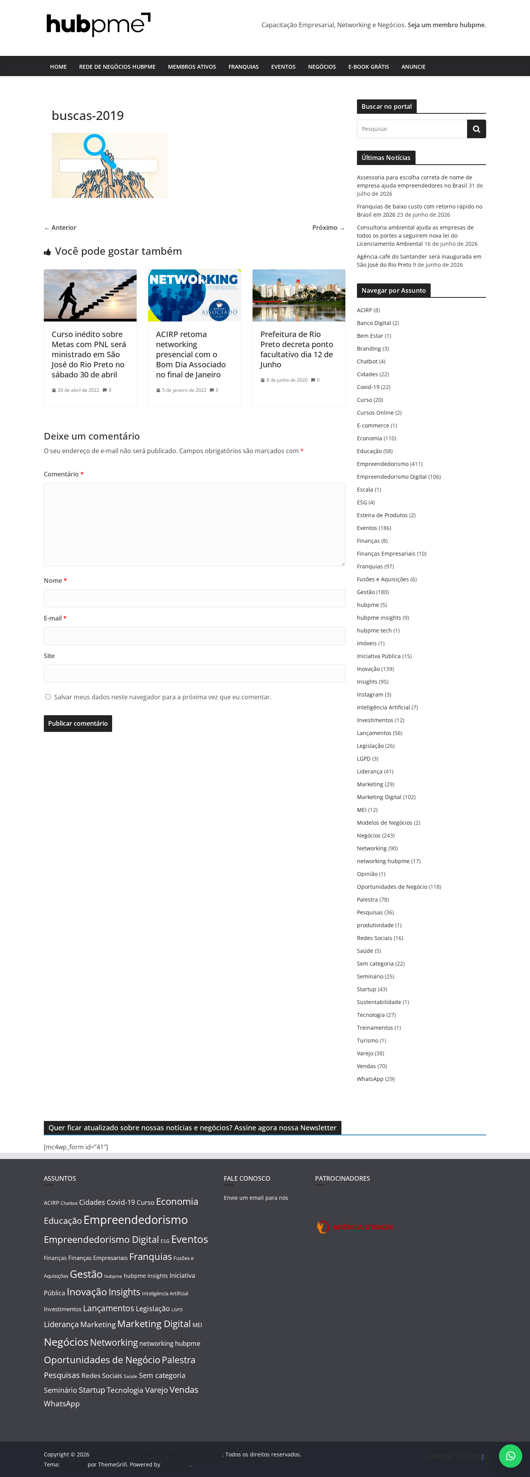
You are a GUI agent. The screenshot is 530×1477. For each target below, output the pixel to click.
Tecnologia (371, 1014)
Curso (364, 399)
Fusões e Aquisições (383, 579)
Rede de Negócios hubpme (117, 66)
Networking (372, 848)
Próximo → (328, 227)
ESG (362, 502)
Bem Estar (370, 335)
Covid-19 (368, 387)
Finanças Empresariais (386, 553)
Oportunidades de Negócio (392, 886)
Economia (369, 438)
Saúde (365, 950)
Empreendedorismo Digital (392, 476)
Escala (365, 489)
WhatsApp (370, 1079)
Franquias (244, 66)
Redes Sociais (374, 938)
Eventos (283, 66)
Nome (55, 580)
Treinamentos (375, 1027)
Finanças (368, 540)
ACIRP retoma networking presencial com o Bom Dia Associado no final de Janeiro (191, 354)
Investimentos (375, 720)
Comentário (64, 474)
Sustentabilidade (379, 1002)
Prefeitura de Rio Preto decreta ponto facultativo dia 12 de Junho (296, 349)
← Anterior (60, 227)
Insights (367, 681)
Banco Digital (374, 323)
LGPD (364, 758)
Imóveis (367, 643)
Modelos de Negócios (384, 822)
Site (49, 656)
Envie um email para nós (256, 1197)
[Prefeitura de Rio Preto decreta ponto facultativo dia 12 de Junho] (299, 275)
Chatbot (367, 361)
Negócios (322, 66)
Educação (369, 451)
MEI (362, 809)
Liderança (370, 771)
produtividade (375, 925)
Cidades (367, 374)
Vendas (366, 1066)
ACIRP (364, 310)
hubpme (368, 604)
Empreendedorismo (383, 463)
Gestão (366, 592)
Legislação (370, 745)
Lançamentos (374, 733)
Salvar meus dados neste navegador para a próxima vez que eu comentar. (163, 697)
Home (58, 66)
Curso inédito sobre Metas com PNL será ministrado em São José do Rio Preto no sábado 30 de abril (89, 354)
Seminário (370, 976)
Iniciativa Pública (379, 656)
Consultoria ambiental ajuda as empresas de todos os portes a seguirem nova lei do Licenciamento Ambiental (415, 235)
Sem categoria (375, 963)
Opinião (367, 874)
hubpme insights (379, 617)
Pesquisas (370, 912)
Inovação (368, 668)
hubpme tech (374, 630)
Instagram (370, 694)
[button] (510, 1456)
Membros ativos (192, 66)
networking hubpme (383, 861)
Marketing (370, 784)
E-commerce (373, 425)
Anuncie (414, 66)
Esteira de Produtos (382, 515)
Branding (369, 348)
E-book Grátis (368, 66)
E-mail (55, 618)
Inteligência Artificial (383, 707)
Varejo (365, 1053)
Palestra (367, 899)
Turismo (367, 1040)
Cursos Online (375, 412)
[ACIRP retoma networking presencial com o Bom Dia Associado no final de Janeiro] (194, 275)
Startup (366, 989)
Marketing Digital (379, 797)
